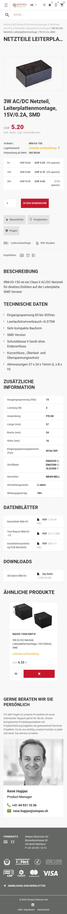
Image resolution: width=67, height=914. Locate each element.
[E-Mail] (22, 255)
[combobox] (37, 14)
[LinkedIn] (28, 255)
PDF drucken (47, 243)
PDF (51, 533)
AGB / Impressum (26, 909)
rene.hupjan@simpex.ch (30, 811)
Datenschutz (43, 909)
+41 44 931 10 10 (36, 847)
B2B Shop (17, 24)
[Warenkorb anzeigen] (61, 5)
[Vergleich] (56, 5)
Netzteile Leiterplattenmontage (32, 28)
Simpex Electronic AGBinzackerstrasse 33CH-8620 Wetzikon (36, 840)
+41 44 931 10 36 (24, 805)
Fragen (13, 230)
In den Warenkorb (35, 203)
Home (7, 24)
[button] (15, 219)
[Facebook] (33, 255)
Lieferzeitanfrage (20, 243)
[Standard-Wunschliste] (49, 5)
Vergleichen (40, 219)
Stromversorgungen (36, 24)
